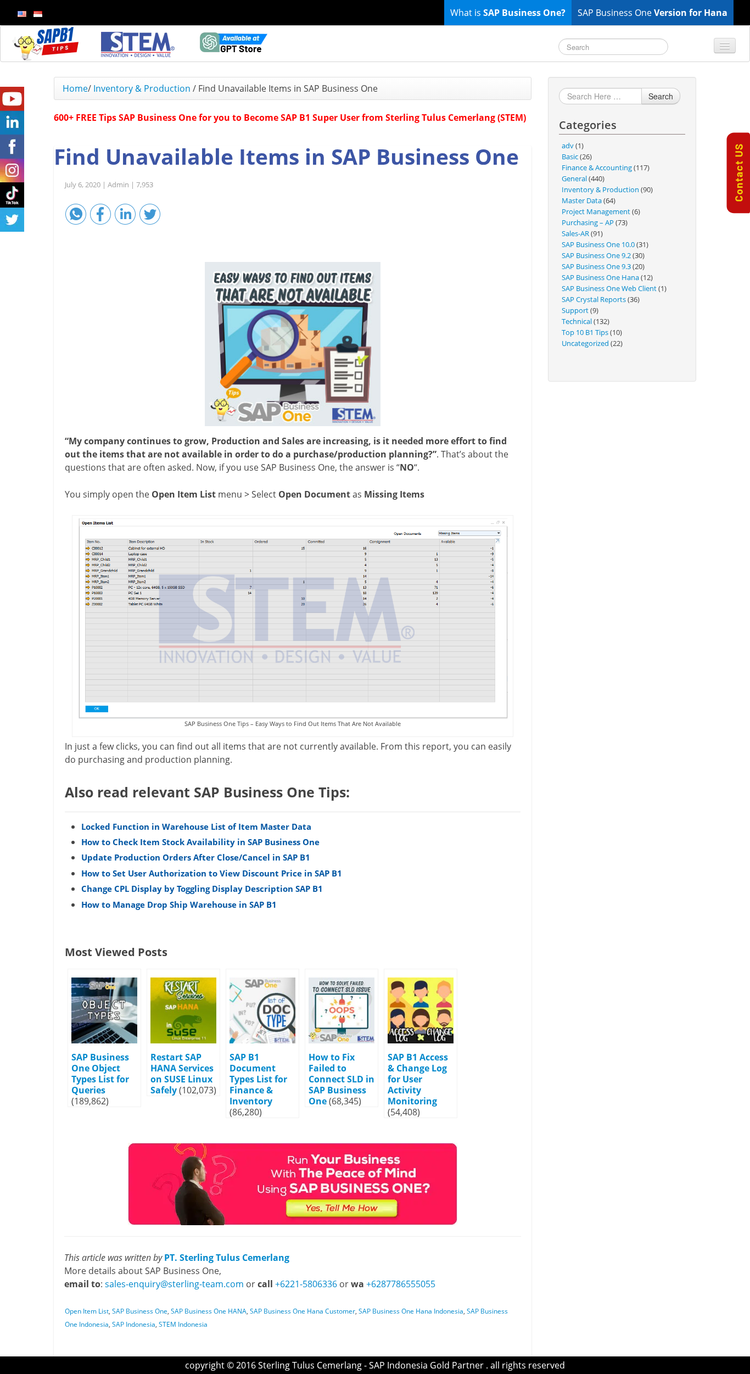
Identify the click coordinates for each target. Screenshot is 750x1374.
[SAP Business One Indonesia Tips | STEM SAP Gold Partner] (47, 43)
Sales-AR (575, 233)
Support (575, 310)
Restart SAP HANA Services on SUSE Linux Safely (182, 1073)
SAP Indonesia (133, 1324)
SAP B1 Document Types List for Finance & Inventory (258, 1079)
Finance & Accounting (597, 167)
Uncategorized (585, 343)
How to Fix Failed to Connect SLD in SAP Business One (341, 1079)
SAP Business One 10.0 (598, 244)
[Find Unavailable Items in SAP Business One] (292, 344)
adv (568, 145)
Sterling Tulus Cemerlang (310, 1365)
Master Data (582, 200)
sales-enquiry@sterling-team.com (174, 1284)
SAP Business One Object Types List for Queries (100, 1073)
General (574, 178)
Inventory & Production (142, 88)
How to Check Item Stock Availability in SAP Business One (200, 841)
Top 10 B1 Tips (585, 332)
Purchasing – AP (588, 222)
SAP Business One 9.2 (596, 255)
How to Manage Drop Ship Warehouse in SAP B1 (179, 904)
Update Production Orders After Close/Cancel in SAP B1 (195, 857)
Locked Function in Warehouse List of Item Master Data (196, 826)
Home (75, 88)
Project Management (596, 211)
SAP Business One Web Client (609, 288)
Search (660, 96)
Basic (570, 156)
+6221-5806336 (306, 1284)
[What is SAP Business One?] (292, 1183)
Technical (577, 321)
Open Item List (87, 1311)
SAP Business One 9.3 (596, 266)
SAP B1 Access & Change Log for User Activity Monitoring (418, 1079)
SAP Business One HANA (209, 1311)
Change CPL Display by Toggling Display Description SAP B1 (202, 888)
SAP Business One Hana (600, 277)
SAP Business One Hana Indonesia (411, 1311)
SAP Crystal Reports (594, 299)
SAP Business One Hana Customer (302, 1311)
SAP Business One (139, 1311)
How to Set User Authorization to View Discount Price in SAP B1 (211, 873)
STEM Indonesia (183, 1324)
